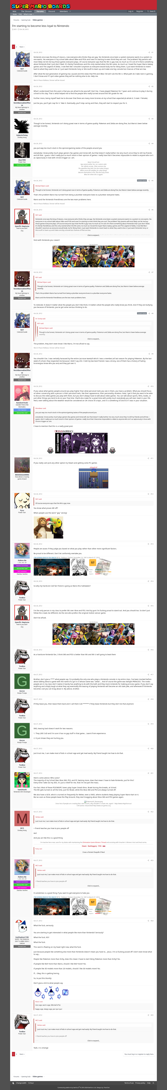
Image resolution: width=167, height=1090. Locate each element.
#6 (152, 210)
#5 (152, 181)
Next (21, 47)
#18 (152, 699)
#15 (152, 606)
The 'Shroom (26, 11)
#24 (152, 921)
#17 (152, 675)
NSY (15, 29)
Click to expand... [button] (94, 235)
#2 (152, 86)
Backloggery (92, 846)
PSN (99, 846)
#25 (152, 1015)
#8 (152, 313)
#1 (152, 52)
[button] (70, 11)
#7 (152, 272)
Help (148, 1083)
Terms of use (129, 1083)
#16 (152, 650)
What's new (28, 14)
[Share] (149, 52)
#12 (152, 494)
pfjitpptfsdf (93, 467)
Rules (15, 14)
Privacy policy (140, 1083)
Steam (84, 846)
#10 (152, 386)
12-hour (31, 1083)
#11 (152, 458)
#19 (152, 724)
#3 (152, 119)
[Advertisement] (83, 37)
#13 (152, 544)
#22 (152, 812)
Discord (51, 11)
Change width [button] (21, 1083)
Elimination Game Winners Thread (94, 842)
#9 (152, 354)
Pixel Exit (107, 1087)
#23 (152, 860)
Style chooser (13, 1083)
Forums (40, 11)
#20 (152, 748)
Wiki (14, 11)
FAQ (20, 14)
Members (64, 11)
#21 (152, 773)
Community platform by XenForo (77, 1087)
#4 (152, 143)
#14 (152, 581)
